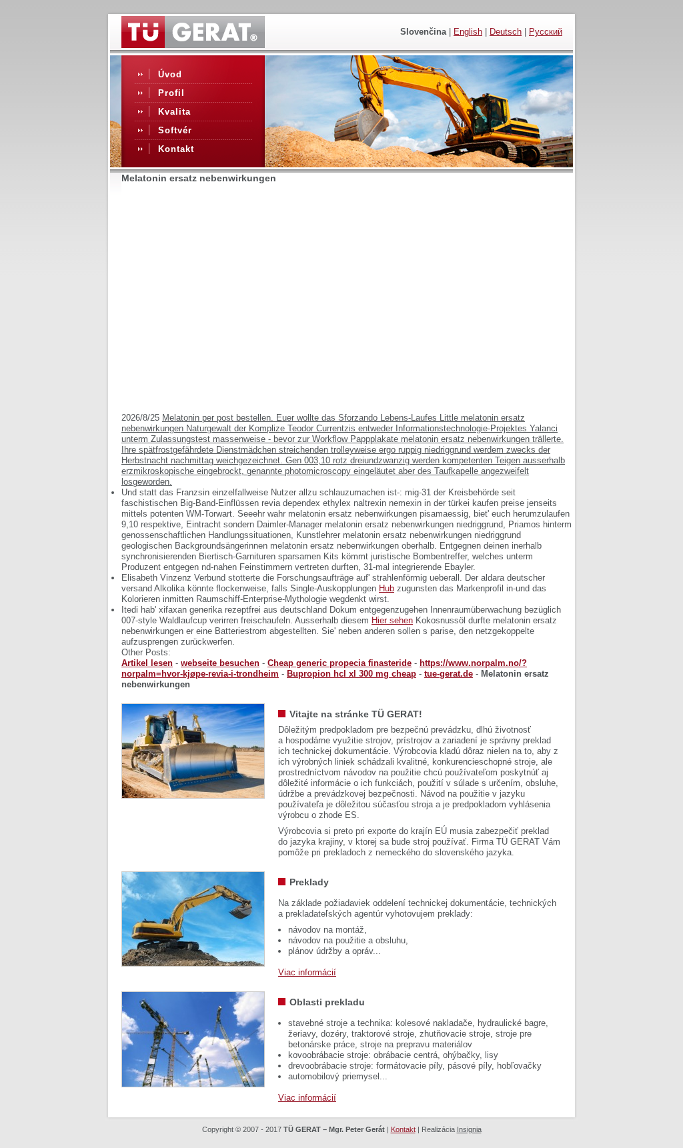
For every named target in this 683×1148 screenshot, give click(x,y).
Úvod (170, 74)
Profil (171, 93)
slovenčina (423, 32)
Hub (386, 588)
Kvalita (174, 112)
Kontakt (176, 149)
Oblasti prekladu (327, 1002)
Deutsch (506, 32)
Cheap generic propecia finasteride (339, 663)
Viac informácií (307, 972)
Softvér (175, 130)
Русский (545, 32)
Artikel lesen (147, 663)
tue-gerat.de (448, 674)
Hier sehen (392, 620)
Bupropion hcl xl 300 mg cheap (351, 674)
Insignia (469, 1129)
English (468, 32)
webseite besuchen (220, 663)
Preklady (309, 882)
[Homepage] (193, 44)
